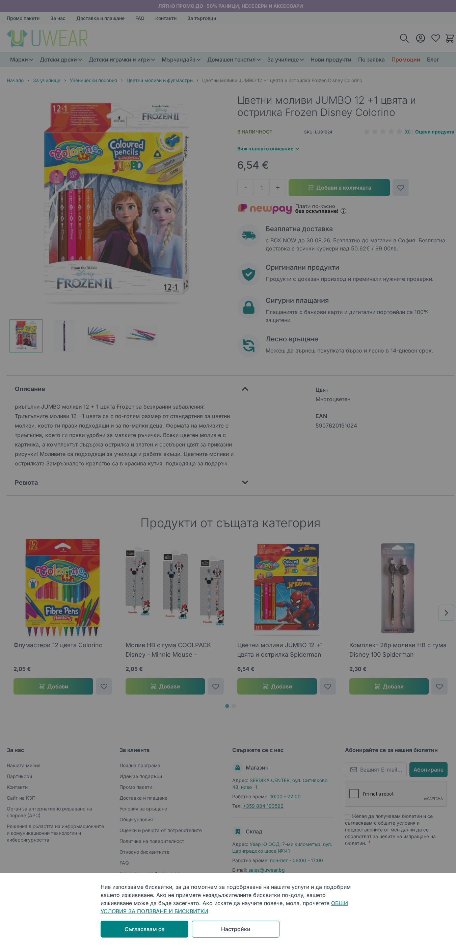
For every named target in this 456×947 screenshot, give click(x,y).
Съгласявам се (144, 929)
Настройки (235, 929)
